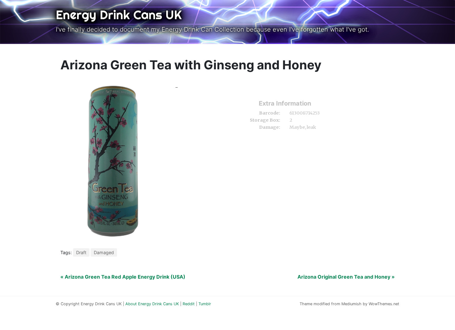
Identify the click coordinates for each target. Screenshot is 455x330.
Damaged (104, 252)
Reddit (189, 304)
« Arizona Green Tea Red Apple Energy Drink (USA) (122, 277)
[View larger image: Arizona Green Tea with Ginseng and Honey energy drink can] (113, 161)
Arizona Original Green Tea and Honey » (346, 277)
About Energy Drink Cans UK (152, 304)
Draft (81, 252)
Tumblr (204, 304)
